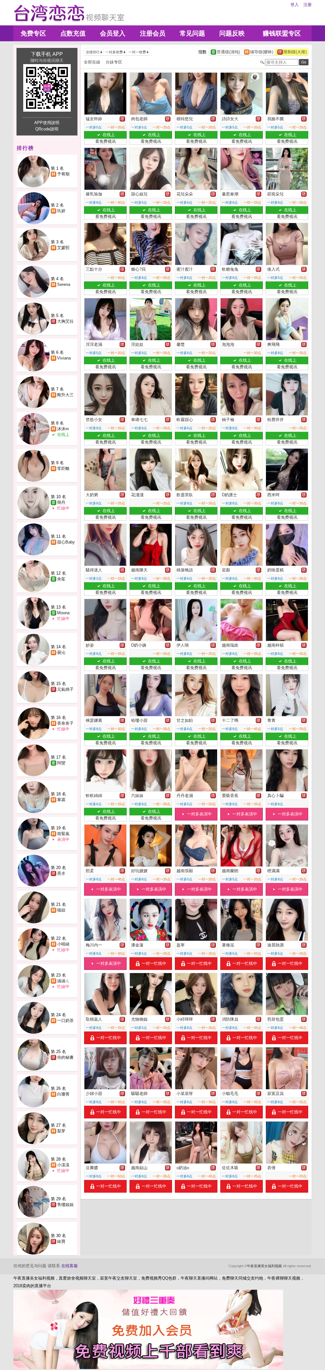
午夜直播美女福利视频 (264, 1266)
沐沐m (63, 428)
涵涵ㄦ (63, 980)
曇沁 (61, 652)
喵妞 (61, 910)
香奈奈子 (65, 723)
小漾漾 (63, 1165)
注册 (307, 4)
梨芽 (61, 1131)
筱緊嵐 (63, 833)
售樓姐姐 (65, 1204)
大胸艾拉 (65, 321)
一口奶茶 (65, 1020)
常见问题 (192, 33)
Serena (63, 284)
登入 (294, 4)
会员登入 (112, 33)
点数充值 (73, 33)
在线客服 (69, 1265)
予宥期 (63, 174)
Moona (63, 612)
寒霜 (61, 799)
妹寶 (61, 1241)
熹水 (61, 873)
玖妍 (61, 210)
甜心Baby (66, 542)
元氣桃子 (65, 689)
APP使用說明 (46, 122)
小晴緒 (63, 944)
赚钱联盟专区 (282, 33)
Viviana (64, 358)
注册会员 (152, 33)
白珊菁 (63, 1094)
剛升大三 (65, 394)
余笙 (61, 578)
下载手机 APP (47, 54)
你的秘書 (65, 1057)
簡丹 (61, 502)
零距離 (63, 468)
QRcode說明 (46, 129)
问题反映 (232, 33)
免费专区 (33, 33)
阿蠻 (61, 763)
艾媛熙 (63, 247)
